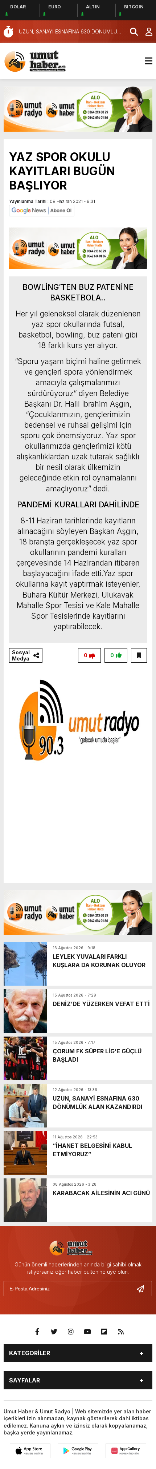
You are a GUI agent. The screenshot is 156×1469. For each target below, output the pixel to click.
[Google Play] (78, 1451)
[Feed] (120, 1331)
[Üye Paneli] (145, 31)
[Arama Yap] (130, 31)
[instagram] (70, 1331)
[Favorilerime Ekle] (139, 655)
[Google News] (41, 209)
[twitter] (54, 1331)
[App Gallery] (126, 1451)
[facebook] (37, 1331)
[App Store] (30, 1451)
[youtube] (87, 1331)
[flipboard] (104, 1331)
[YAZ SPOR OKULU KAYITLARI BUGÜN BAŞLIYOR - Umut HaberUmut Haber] (45, 60)
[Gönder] (143, 1288)
